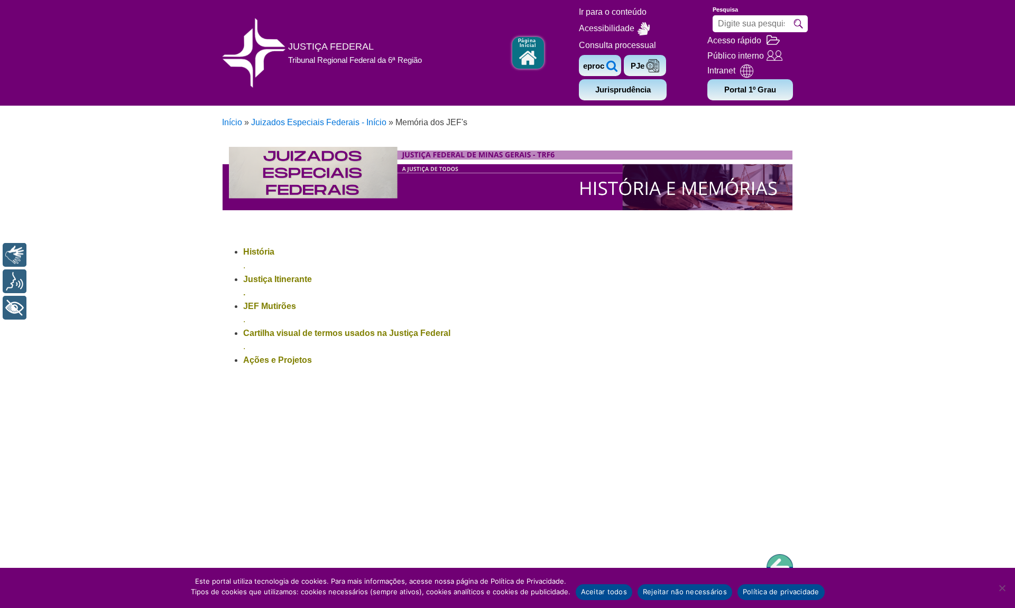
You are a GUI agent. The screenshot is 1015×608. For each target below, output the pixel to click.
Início (232, 122)
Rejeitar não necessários (685, 591)
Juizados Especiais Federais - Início (318, 122)
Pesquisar (798, 23)
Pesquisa (725, 9)
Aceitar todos (604, 591)
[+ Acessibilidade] (14, 308)
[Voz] (14, 281)
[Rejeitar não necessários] (1001, 588)
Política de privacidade (781, 591)
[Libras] (14, 255)
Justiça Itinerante (277, 279)
